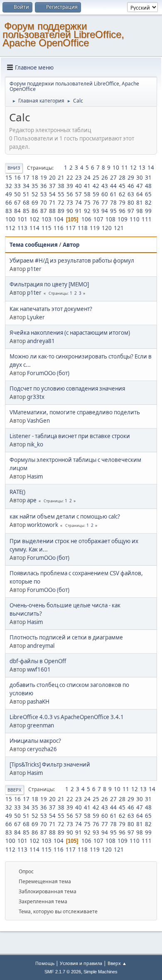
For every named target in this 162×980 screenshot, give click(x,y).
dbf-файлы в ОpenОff (38, 661)
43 (104, 186)
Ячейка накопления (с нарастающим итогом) (70, 332)
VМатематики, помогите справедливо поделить (75, 412)
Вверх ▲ (117, 963)
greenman (40, 725)
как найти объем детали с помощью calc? (65, 516)
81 (139, 202)
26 (104, 177)
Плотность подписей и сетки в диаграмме (66, 637)
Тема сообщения (34, 244)
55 (61, 194)
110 (135, 219)
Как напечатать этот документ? (51, 309)
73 (69, 202)
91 (78, 211)
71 (52, 202)
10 (116, 167)
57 (78, 194)
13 (142, 167)
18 (35, 177)
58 (87, 194)
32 (8, 186)
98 (139, 211)
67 (17, 202)
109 (123, 219)
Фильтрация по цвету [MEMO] (49, 284)
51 (26, 194)
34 (26, 186)
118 (83, 228)
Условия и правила (81, 963)
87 (43, 211)
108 (110, 219)
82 (148, 202)
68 (26, 202)
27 (113, 177)
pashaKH (38, 701)
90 (69, 211)
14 (150, 167)
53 (43, 194)
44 (113, 186)
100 (10, 219)
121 (119, 228)
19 (43, 177)
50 (17, 194)
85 (26, 211)
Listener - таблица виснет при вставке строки (70, 436)
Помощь (44, 963)
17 (26, 177)
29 (131, 177)
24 (87, 177)
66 (8, 202)
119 (95, 228)
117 (71, 228)
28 (122, 177)
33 (17, 186)
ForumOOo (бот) (48, 373)
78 (113, 202)
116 (59, 228)
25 (96, 177)
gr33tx (35, 397)
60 (104, 194)
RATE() (17, 492)
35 (35, 186)
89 (61, 211)
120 (107, 228)
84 (17, 211)
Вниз (13, 168)
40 (78, 186)
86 (35, 211)
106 (86, 219)
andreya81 (41, 341)
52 (35, 194)
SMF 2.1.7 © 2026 (62, 971)
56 (69, 194)
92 (87, 211)
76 (96, 202)
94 (104, 211)
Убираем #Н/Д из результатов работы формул (72, 260)
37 (52, 186)
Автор (71, 244)
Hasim (35, 476)
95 (113, 211)
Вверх (14, 790)
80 (131, 202)
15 (8, 177)
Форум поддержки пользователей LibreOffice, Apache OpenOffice (63, 34)
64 (139, 194)
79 (122, 202)
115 (47, 228)
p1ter (34, 269)
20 (52, 177)
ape (32, 500)
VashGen (38, 420)
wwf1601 (39, 669)
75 (87, 202)
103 (47, 219)
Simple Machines (100, 971)
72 (61, 202)
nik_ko (35, 444)
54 (52, 194)
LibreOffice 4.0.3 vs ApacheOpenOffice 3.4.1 (67, 717)
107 (98, 219)
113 (22, 228)
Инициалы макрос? (35, 740)
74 (78, 202)
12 (133, 167)
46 (131, 186)
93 (96, 211)
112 (10, 228)
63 (131, 194)
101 (22, 219)
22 (69, 177)
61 (113, 194)
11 (124, 167)
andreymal (40, 645)
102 (34, 219)
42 (96, 186)
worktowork (42, 525)
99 (148, 211)
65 (148, 194)
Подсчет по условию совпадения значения (67, 388)
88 (52, 211)
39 (69, 186)
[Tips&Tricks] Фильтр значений (50, 764)
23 (78, 177)
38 (61, 186)
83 (8, 211)
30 (139, 177)
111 (147, 219)
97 (131, 211)
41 (87, 186)
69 (35, 202)
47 (139, 186)
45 (122, 186)
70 (43, 202)
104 (59, 219)
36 (43, 186)
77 (104, 202)
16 (17, 177)
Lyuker (36, 317)
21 (61, 177)
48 (148, 186)
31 (148, 177)
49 (8, 194)
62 (122, 194)
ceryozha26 (42, 749)
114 (34, 228)
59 (96, 194)
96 (122, 211)
